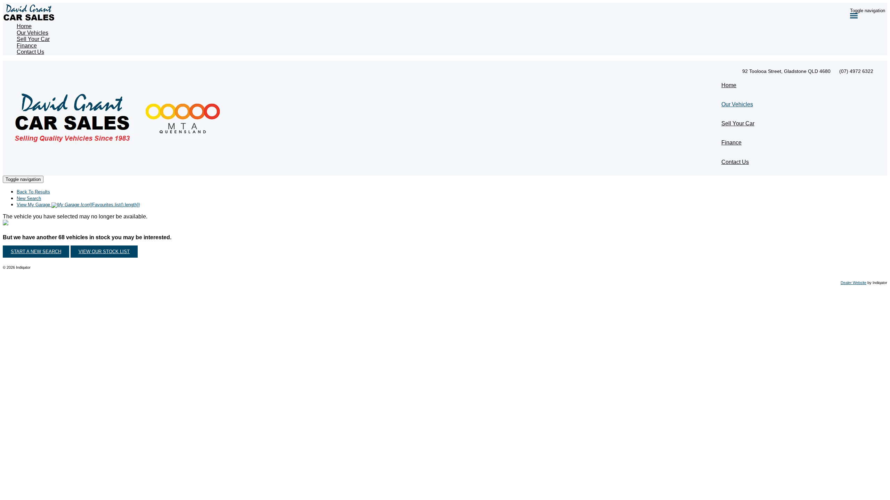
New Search (29, 198)
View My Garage (78, 204)
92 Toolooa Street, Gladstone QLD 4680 (786, 71)
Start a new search (36, 251)
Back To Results (33, 191)
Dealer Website (853, 283)
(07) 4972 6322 (856, 71)
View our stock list (104, 251)
